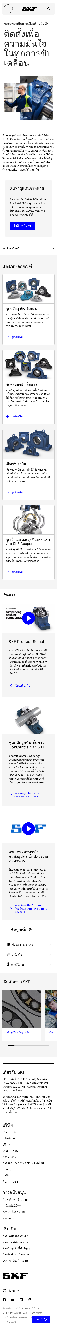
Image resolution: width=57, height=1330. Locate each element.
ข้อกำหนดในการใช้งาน (27, 1308)
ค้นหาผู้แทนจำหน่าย (15, 1199)
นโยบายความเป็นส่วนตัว (15, 1312)
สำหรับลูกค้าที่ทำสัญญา (17, 1248)
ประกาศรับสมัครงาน (15, 1260)
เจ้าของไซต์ (36, 1312)
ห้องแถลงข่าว (11, 1181)
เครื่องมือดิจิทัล (12, 1205)
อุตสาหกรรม (10, 1150)
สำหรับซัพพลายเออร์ (15, 1242)
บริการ (7, 1144)
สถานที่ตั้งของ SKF (14, 1212)
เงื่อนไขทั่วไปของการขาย (15, 1317)
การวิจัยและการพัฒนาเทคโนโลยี (23, 1163)
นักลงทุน (8, 1169)
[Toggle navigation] (8, 9)
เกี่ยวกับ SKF (10, 1132)
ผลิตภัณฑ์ (9, 1138)
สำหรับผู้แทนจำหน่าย (16, 1254)
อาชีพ (6, 1175)
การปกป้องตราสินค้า (15, 1236)
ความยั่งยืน (9, 1157)
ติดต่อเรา (8, 1218)
